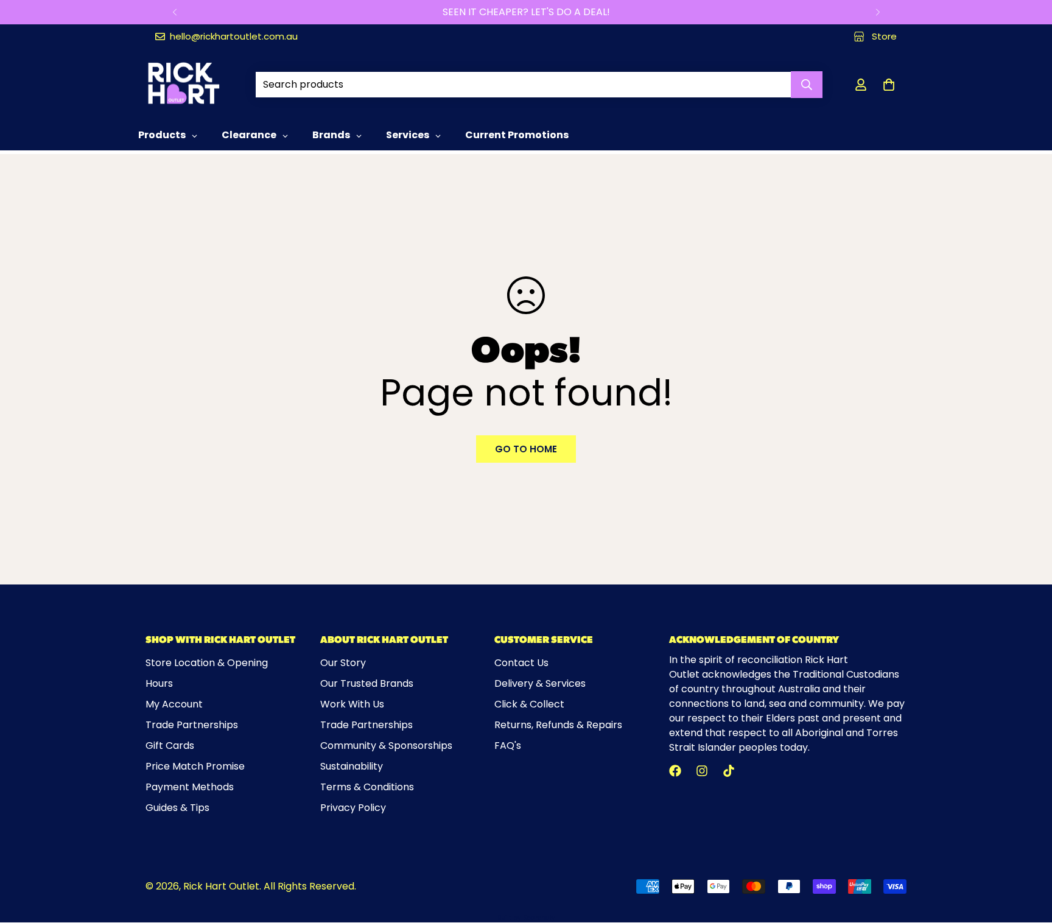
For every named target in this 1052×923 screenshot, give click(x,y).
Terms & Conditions (367, 787)
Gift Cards (170, 746)
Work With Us (352, 704)
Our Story (343, 663)
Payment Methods (190, 787)
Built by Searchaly (526, 917)
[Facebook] (675, 771)
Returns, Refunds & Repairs (558, 725)
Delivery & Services (540, 683)
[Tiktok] (729, 771)
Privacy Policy (353, 808)
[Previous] (174, 12)
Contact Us (521, 663)
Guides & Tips (177, 808)
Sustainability (351, 766)
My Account (174, 704)
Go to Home (526, 449)
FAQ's (507, 746)
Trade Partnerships (192, 725)
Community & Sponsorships (386, 746)
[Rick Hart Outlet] (184, 84)
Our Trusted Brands (366, 683)
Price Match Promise (195, 766)
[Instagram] (702, 771)
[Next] (877, 12)
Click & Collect (529, 704)
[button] (889, 85)
